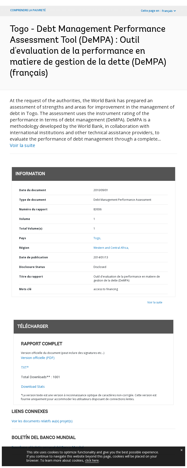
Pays (22, 238)
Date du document (32, 190)
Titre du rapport (31, 276)
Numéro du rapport (33, 209)
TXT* (25, 367)
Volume (24, 219)
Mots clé (25, 289)
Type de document (32, 200)
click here (92, 460)
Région (24, 248)
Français (167, 11)
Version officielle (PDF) (38, 358)
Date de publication (33, 257)
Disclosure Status (32, 267)
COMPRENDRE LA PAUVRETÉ (28, 10)
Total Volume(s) (30, 228)
